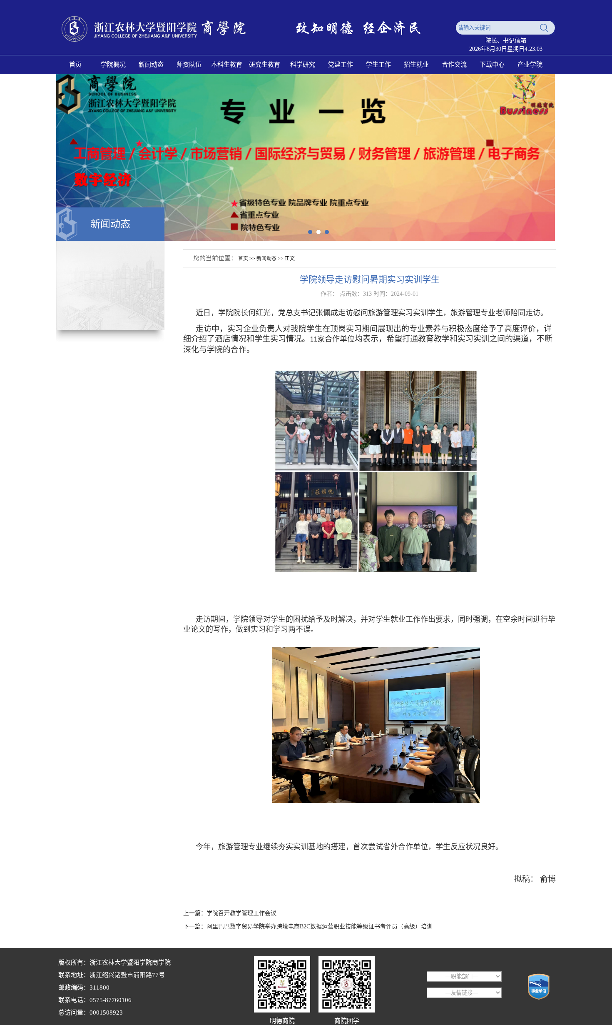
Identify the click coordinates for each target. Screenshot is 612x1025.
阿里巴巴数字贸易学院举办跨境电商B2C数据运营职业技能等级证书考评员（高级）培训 (319, 926)
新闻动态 (266, 259)
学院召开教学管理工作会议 (241, 913)
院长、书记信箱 (505, 40)
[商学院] (254, 47)
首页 (243, 259)
